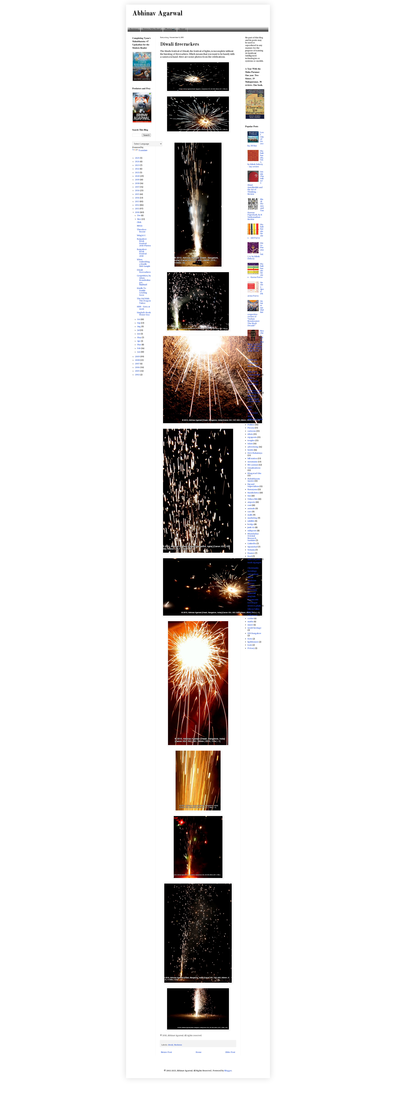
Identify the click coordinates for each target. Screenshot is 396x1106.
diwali (170, 1045)
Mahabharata (254, 374)
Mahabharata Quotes (254, 480)
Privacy (251, 648)
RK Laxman (253, 465)
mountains (253, 462)
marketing (252, 518)
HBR (250, 410)
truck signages (254, 562)
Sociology (252, 571)
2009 (137, 356)
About (182, 29)
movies (251, 584)
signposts (252, 437)
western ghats (254, 606)
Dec (139, 215)
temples (251, 440)
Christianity (253, 568)
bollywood (252, 615)
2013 (137, 201)
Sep (139, 323)
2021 (137, 172)
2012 (137, 205)
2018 (137, 183)
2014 (137, 198)
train (250, 645)
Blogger (228, 1070)
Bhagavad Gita (254, 473)
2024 (137, 161)
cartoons (252, 431)
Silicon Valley (253, 609)
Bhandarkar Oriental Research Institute (253, 537)
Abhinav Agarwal (157, 13)
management (254, 366)
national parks (254, 559)
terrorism (252, 590)
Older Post (230, 1052)
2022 (137, 169)
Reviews (134, 29)
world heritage (254, 628)
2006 (137, 367)
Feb (139, 348)
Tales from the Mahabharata (254, 391)
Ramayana (252, 489)
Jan (139, 352)
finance (251, 553)
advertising (253, 447)
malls (250, 515)
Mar (139, 344)
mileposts (252, 530)
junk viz (251, 527)
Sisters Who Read (152, 29)
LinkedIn (252, 543)
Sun (249, 496)
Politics (251, 425)
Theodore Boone (141, 230)
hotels (250, 450)
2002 (137, 374)
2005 (137, 371)
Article (250, 416)
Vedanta (251, 550)
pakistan (251, 587)
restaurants (253, 599)
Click (139, 222)
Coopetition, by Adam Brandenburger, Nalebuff (144, 280)
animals (251, 508)
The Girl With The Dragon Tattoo (144, 300)
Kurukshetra (253, 493)
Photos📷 (170, 29)
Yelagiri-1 (141, 235)
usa (249, 387)
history (251, 378)
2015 (137, 194)
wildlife (251, 521)
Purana (251, 428)
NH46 (139, 226)
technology (253, 363)
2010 (137, 212)
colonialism (253, 574)
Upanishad (253, 547)
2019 (137, 179)
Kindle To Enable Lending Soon (142, 291)
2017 (137, 187)
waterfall (252, 593)
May (139, 337)
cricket (251, 618)
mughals (252, 596)
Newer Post (166, 1052)
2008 (137, 360)
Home (198, 1052)
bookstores (253, 381)
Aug (139, 326)
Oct (139, 319)
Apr (139, 341)
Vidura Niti (253, 499)
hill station (252, 458)
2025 (137, 158)
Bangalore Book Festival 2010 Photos (144, 242)
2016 (137, 190)
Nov (139, 219)
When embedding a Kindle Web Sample (143, 262)
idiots (250, 434)
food (250, 556)
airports (251, 502)
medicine (252, 580)
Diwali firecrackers (144, 271)
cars (250, 511)
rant (249, 505)
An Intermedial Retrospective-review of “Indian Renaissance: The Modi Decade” (256, 313)
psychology (253, 384)
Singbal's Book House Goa (144, 313)
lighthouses (253, 642)
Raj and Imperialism (253, 485)
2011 (137, 208)
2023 (137, 165)
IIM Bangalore (254, 633)
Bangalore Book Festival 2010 (142, 252)
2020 (137, 176)
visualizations (254, 468)
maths (250, 621)
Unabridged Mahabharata (254, 400)
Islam (250, 443)
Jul (138, 330)
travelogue (252, 602)
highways (252, 396)
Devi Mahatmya (255, 453)
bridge (251, 524)
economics (253, 413)
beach (250, 612)
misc (250, 407)
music (250, 625)
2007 (137, 363)
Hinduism (178, 1045)
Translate (142, 150)
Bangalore (252, 371)
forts (250, 639)
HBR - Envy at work (143, 307)
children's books (255, 419)
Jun (139, 334)
